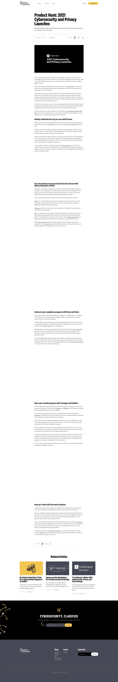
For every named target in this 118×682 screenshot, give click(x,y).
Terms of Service (58, 658)
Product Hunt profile (54, 531)
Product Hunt (70, 86)
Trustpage (58, 408)
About (53, 3)
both (74, 329)
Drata (44, 326)
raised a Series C (66, 145)
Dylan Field (51, 124)
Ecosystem (46, 3)
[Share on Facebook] (79, 38)
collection (42, 532)
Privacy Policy (58, 659)
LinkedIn (65, 652)
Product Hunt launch (72, 217)
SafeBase (66, 408)
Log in (84, 3)
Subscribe (93, 3)
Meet (56, 656)
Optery (36, 201)
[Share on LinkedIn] (75, 38)
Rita (35, 213)
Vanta (48, 326)
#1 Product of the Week (70, 124)
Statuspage (37, 415)
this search (79, 522)
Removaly (37, 208)
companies (79, 329)
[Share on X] (83, 38)
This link (73, 515)
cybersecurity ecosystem (76, 342)
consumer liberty (42, 222)
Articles (39, 3)
